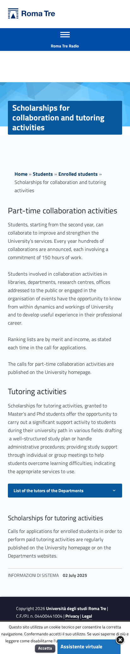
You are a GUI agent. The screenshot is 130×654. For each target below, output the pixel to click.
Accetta (45, 648)
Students (43, 174)
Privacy (72, 616)
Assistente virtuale (81, 646)
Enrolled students (78, 174)
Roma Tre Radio (65, 46)
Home (21, 174)
